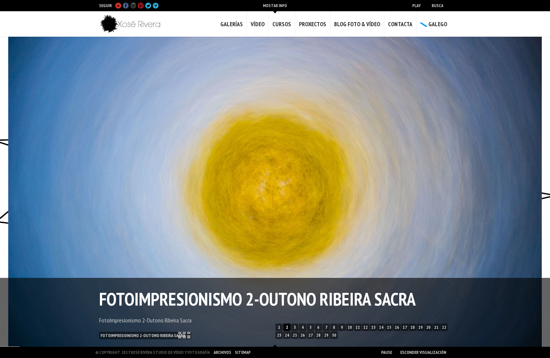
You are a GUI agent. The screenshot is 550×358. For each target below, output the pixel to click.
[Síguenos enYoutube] (118, 6)
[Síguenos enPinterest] (141, 6)
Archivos (222, 352)
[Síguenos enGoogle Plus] (133, 6)
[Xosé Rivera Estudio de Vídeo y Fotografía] (132, 24)
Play (416, 5)
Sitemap (243, 352)
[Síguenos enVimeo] (156, 6)
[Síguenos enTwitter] (148, 6)
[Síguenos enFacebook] (126, 6)
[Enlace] (286, 179)
